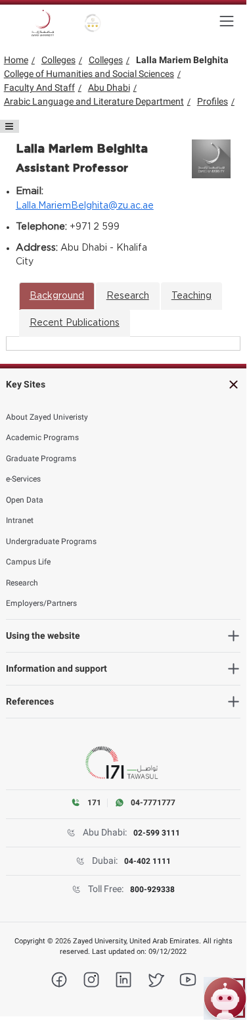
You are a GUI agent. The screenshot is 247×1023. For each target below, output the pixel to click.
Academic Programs (42, 437)
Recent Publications (75, 323)
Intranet (20, 520)
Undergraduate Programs (51, 541)
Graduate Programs (41, 458)
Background (57, 296)
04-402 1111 (147, 861)
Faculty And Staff (39, 87)
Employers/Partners (41, 603)
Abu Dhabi (109, 87)
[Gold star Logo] (93, 23)
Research (127, 296)
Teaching (191, 296)
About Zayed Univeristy (47, 417)
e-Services (23, 479)
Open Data (24, 500)
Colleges (58, 60)
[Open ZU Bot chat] (225, 998)
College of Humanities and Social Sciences (89, 73)
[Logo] (42, 23)
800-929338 (152, 889)
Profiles (212, 101)
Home (16, 60)
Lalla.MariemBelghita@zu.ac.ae (85, 206)
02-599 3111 (156, 832)
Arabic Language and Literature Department (94, 101)
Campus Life (28, 561)
